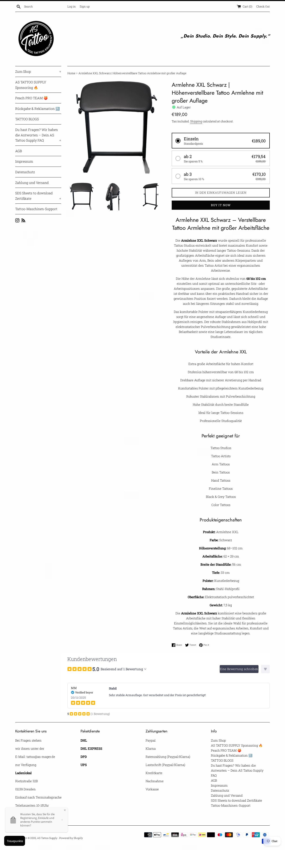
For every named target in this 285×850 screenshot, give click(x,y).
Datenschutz (25, 172)
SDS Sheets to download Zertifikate (38, 196)
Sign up (85, 6)
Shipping (196, 121)
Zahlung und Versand (32, 182)
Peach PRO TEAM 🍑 (31, 98)
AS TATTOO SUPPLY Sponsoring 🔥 (30, 85)
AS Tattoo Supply (47, 838)
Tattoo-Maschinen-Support (36, 209)
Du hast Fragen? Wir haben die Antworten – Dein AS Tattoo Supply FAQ (38, 134)
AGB (18, 151)
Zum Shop (38, 71)
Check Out (263, 6)
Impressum (24, 161)
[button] (221, 140)
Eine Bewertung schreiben (239, 669)
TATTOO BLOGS (27, 119)
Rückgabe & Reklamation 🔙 (37, 108)
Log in (71, 6)
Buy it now (221, 205)
